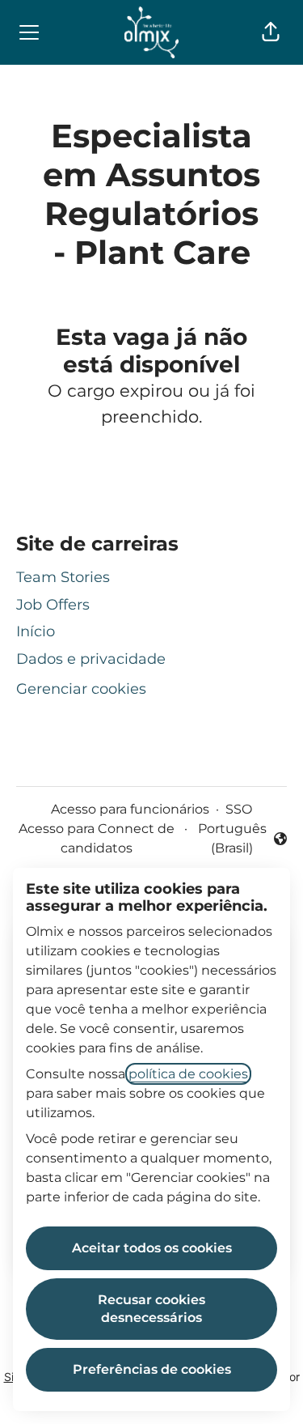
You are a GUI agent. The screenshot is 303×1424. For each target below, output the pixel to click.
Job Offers (53, 605)
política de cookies (188, 1074)
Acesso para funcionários (130, 809)
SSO (238, 809)
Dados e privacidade (91, 659)
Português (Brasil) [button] (238, 838)
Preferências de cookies (152, 1369)
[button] (270, 32)
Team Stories (63, 577)
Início (35, 631)
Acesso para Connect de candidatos (97, 838)
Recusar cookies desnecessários (151, 1308)
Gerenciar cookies (81, 689)
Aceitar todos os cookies (152, 1248)
